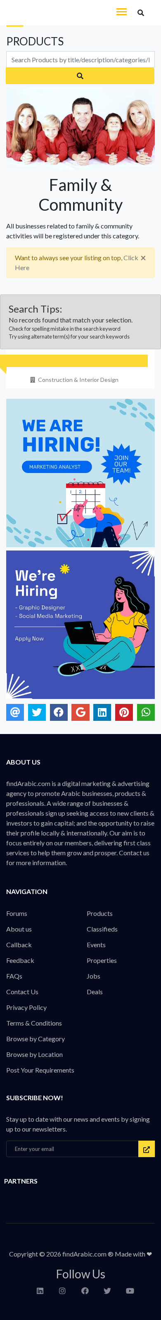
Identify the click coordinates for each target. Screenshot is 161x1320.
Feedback (20, 960)
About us (19, 929)
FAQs (14, 976)
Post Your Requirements (40, 1070)
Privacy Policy (26, 1007)
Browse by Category (35, 1038)
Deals (95, 991)
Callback (19, 944)
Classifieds (102, 929)
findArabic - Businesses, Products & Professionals (62, 12)
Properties (102, 960)
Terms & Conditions (34, 1023)
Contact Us (22, 991)
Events (96, 944)
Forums (16, 913)
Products (100, 913)
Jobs (93, 976)
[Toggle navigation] (121, 12)
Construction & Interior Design (78, 379)
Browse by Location (34, 1054)
